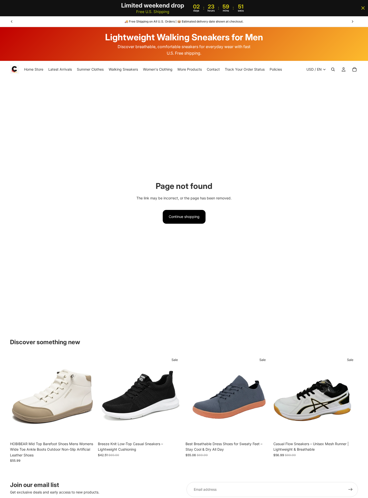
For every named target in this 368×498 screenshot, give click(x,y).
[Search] (332, 69)
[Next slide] (352, 21)
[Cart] (354, 69)
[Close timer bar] (363, 8)
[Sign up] (350, 489)
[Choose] (87, 431)
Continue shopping (184, 216)
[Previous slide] (11, 21)
